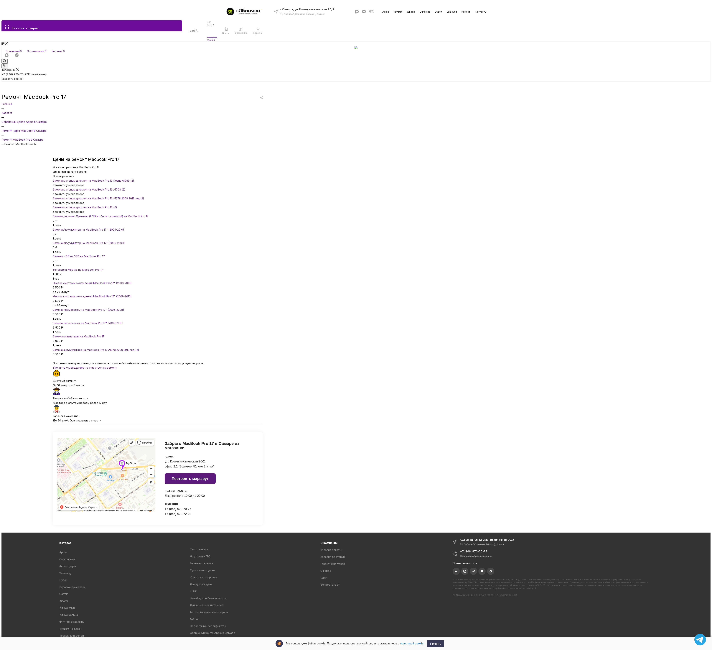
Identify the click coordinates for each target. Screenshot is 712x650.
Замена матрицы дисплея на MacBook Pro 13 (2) (85, 207)
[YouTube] (482, 571)
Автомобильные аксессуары (209, 612)
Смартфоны (67, 559)
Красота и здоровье (203, 577)
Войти (225, 33)
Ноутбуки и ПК (200, 556)
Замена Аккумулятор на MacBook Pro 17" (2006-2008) (89, 243)
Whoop (411, 11)
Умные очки (67, 608)
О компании (328, 543)
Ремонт (466, 11)
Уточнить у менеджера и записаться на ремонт (85, 367)
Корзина (258, 33)
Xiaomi (63, 601)
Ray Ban (398, 11)
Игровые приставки (72, 587)
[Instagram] (464, 571)
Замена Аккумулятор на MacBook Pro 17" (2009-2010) (88, 229)
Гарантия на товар (332, 564)
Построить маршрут (190, 479)
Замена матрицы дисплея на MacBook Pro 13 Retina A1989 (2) (93, 180)
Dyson (438, 11)
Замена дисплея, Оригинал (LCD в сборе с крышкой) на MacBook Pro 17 (101, 216)
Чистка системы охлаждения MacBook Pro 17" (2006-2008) (92, 283)
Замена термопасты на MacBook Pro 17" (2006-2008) (88, 309)
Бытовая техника (201, 563)
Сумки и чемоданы (202, 570)
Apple (385, 11)
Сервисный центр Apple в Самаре (212, 633)
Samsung (452, 11)
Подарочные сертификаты (208, 626)
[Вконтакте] (371, 11)
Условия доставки (332, 557)
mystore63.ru (500, 588)
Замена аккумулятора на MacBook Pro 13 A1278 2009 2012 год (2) (96, 350)
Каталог (65, 543)
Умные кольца (68, 615)
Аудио (194, 619)
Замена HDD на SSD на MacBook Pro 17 (79, 256)
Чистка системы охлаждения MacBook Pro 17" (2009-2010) (92, 296)
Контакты (481, 11)
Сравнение (241, 33)
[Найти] (196, 30)
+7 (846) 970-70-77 (24, 74)
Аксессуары (67, 566)
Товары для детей (71, 635)
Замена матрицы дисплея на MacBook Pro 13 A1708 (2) (89, 189)
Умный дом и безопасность (208, 598)
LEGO (193, 591)
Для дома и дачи (201, 584)
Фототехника (199, 549)
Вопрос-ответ (330, 584)
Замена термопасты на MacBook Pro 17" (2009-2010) (88, 323)
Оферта (325, 570)
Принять (435, 643)
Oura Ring (425, 11)
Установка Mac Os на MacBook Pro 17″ (78, 269)
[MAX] (357, 11)
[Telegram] (364, 11)
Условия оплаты (331, 550)
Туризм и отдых (69, 629)
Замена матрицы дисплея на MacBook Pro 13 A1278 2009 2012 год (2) (98, 198)
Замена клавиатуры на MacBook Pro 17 (78, 336)
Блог (323, 578)
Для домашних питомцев (206, 605)
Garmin (63, 594)
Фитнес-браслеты (71, 621)
